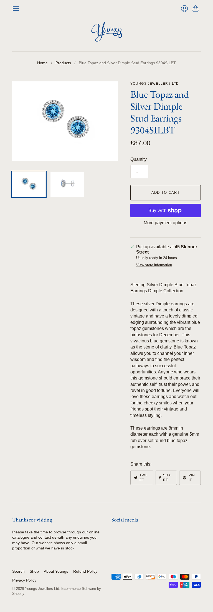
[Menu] (16, 8)
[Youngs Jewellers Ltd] (107, 31)
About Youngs (56, 571)
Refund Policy (85, 571)
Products (63, 63)
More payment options (165, 222)
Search (18, 571)
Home (42, 63)
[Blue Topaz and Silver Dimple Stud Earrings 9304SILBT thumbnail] (28, 184)
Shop (34, 571)
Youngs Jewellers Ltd (154, 84)
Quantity (138, 159)
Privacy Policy (24, 580)
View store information (154, 265)
